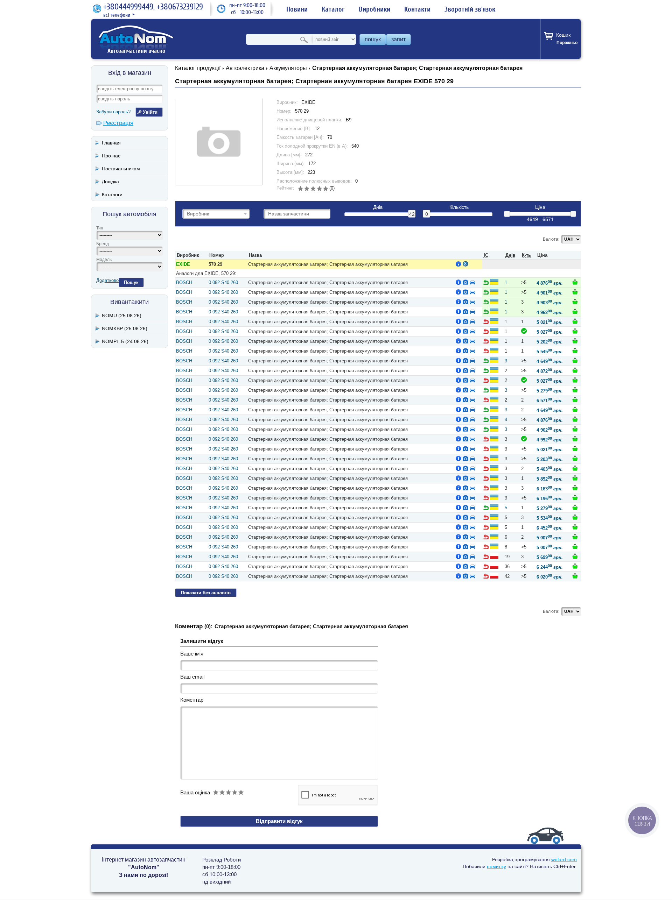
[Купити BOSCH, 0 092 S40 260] (575, 282)
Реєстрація (118, 123)
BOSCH (184, 282)
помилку (496, 866)
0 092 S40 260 (223, 282)
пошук (373, 39)
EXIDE (183, 264)
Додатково (107, 280)
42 (412, 214)
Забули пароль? (113, 111)
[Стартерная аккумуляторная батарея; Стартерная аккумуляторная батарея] (218, 141)
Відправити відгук (279, 821)
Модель (104, 259)
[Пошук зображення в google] (465, 264)
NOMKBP (124, 328)
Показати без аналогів (206, 592)
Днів (378, 207)
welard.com (564, 859)
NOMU (121, 315)
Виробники (374, 9)
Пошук (131, 282)
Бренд (102, 243)
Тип (99, 228)
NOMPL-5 (125, 341)
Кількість (459, 207)
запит (398, 39)
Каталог (333, 9)
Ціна (540, 207)
